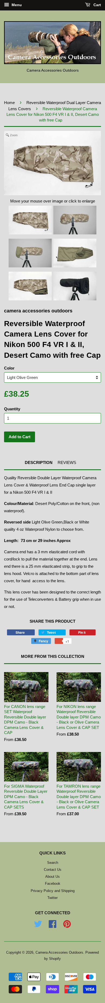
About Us (52, 877)
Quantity (12, 409)
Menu (16, 5)
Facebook (52, 884)
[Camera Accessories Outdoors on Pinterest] (67, 926)
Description (38, 462)
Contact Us (52, 870)
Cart (96, 5)
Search (52, 863)
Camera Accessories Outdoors (59, 952)
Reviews (67, 462)
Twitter (52, 898)
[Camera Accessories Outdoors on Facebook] (52, 926)
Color (9, 368)
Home (9, 102)
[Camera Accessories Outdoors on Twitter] (38, 926)
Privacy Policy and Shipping (53, 891)
